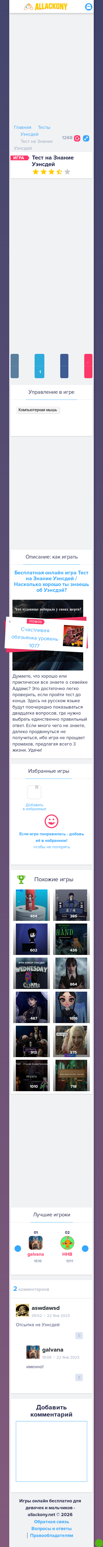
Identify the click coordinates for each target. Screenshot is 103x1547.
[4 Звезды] (59, 172)
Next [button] (85, 1248)
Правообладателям (51, 1535)
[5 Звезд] (67, 172)
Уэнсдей (30, 134)
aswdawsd (46, 1308)
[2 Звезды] (44, 172)
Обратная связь (51, 1522)
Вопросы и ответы (51, 1528)
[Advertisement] (51, 69)
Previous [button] (18, 1248)
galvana (35, 1254)
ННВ (67, 1254)
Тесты (44, 127)
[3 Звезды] (51, 172)
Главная (22, 127)
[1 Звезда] (36, 172)
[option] (36, 1246)
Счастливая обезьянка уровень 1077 (34, 637)
